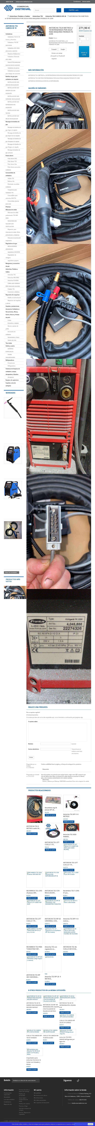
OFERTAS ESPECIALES (9, 350)
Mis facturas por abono (40, 1095)
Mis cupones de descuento (41, 1102)
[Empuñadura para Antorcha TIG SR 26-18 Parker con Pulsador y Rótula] (34, 1052)
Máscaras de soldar (11, 209)
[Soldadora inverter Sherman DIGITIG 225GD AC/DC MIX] (13, 490)
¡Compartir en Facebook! (58, 56)
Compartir (54, 49)
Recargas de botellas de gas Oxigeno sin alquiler (13, 146)
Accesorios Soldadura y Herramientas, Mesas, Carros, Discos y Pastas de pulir (12, 313)
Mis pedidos (37, 1093)
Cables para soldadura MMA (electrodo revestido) (13, 285)
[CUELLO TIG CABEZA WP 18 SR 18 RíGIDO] (34, 1031)
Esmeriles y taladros (13, 323)
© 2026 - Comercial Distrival (11, 1121)
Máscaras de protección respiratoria (13, 239)
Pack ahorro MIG (12, 158)
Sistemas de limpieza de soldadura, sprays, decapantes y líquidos (13, 371)
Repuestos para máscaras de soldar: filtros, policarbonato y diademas (13, 232)
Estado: (51, 38)
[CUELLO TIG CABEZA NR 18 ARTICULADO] (51, 1031)
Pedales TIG (10, 289)
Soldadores (9, 34)
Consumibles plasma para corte (12, 202)
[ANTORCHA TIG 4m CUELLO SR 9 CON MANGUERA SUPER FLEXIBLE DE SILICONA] (71, 935)
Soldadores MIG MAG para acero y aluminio (13, 49)
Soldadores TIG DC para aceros (12, 44)
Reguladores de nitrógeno (11, 256)
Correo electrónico (33, 749)
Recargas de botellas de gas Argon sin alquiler (13, 129)
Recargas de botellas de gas (12, 123)
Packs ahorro (9, 155)
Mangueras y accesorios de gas (13, 265)
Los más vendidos (9, 1099)
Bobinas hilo (10, 181)
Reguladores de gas (11, 243)
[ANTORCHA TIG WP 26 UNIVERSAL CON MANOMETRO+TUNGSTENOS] (53, 907)
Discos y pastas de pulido (12, 327)
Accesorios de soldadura (10, 333)
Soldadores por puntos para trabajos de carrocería (13, 72)
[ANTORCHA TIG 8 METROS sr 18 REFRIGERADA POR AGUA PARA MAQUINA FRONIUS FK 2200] (36, 30)
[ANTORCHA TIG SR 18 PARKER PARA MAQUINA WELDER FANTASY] (34, 998)
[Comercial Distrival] (17, 8)
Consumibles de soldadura (10, 174)
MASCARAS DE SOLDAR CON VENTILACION (11, 223)
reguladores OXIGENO (13, 252)
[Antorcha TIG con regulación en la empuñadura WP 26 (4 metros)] (53, 935)
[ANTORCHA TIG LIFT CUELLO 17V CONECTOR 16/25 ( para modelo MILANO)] (71, 851)
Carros (9, 320)
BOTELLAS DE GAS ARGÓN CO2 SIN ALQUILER (12, 90)
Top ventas (9, 343)
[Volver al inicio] (6, 16)
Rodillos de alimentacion (14, 297)
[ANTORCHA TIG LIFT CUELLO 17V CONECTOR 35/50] (53, 831)
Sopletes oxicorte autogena (11, 384)
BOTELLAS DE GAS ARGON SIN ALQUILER (12, 84)
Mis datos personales (40, 1100)
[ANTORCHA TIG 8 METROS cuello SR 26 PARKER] (34, 809)
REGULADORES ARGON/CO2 (11, 248)
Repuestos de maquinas (12, 295)
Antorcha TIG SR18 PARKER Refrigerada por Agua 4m (67, 1039)
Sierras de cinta (11, 340)
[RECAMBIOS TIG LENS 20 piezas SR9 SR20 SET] (34, 879)
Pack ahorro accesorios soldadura (13, 168)
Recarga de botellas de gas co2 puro (13, 151)
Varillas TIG (10, 178)
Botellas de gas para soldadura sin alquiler (12, 78)
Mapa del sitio (8, 1104)
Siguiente (27, 57)
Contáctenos (77, 1)
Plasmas (8, 207)
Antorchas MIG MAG (13, 277)
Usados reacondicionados (10, 356)
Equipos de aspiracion (12, 380)
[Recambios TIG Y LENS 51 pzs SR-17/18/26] (71, 879)
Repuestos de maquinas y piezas (13, 302)
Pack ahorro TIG (12, 161)
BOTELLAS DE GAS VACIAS (12, 112)
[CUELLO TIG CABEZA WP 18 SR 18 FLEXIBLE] (67, 1016)
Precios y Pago (23, 1106)
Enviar (31, 757)
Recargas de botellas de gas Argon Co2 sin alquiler (13, 134)
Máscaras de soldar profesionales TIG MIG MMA (12, 215)
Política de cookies (24, 1103)
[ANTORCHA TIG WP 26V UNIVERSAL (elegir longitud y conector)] (34, 964)
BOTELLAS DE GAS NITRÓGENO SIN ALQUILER (12, 104)
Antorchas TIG (11, 274)
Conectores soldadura (13, 292)
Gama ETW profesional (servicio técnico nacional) (13, 64)
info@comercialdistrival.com (79, 1103)
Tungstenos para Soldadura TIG (11, 191)
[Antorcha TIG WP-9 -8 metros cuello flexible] (71, 907)
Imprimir (54, 58)
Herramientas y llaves (13, 337)
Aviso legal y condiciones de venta (23, 1099)
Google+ (62, 49)
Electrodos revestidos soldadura (12, 185)
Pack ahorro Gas (12, 164)
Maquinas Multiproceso (13, 54)
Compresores (11, 363)
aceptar (90, 1124)
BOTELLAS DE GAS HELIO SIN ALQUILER (12, 117)
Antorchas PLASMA (13, 280)
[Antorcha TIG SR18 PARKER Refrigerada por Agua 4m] (67, 1032)
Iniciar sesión (86, 1)
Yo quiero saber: (33, 721)
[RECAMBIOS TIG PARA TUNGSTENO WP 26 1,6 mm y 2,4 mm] (34, 935)
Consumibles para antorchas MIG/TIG (11, 197)
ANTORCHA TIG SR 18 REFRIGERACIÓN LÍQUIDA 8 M (67, 1005)
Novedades (10, 393)
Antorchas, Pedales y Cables (12, 270)
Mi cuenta (37, 1090)
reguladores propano (13, 260)
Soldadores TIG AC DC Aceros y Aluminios (13, 38)
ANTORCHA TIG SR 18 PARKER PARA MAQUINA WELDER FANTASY (34, 1005)
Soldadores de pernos (13, 68)
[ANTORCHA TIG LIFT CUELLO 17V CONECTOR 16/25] (34, 907)
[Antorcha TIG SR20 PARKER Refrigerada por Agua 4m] (71, 827)
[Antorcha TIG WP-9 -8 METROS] (71, 803)
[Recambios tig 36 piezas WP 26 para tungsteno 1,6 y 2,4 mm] (53, 800)
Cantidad (81, 36)
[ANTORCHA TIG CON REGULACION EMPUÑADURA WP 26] (53, 879)
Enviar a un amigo (57, 53)
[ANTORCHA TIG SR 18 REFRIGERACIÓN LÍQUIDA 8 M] (67, 998)
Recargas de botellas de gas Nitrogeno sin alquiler (13, 140)
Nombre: (30, 744)
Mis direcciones (38, 1098)
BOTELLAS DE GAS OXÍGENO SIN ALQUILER (13, 98)
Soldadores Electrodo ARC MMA (12, 58)
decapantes (10, 377)
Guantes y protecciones (12, 306)
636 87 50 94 (82, 1100)
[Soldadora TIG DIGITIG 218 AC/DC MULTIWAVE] (13, 455)
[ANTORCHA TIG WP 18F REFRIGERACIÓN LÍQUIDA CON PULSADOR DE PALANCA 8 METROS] (51, 999)
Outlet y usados (10, 346)
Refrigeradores (10, 360)
